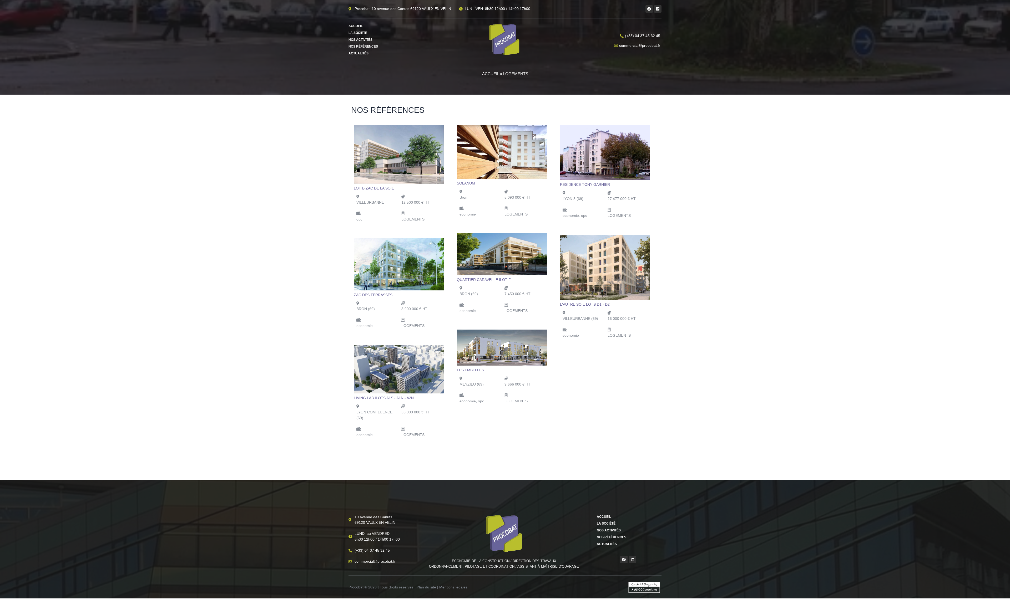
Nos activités (360, 40)
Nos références (363, 46)
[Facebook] (649, 9)
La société (358, 33)
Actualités (358, 53)
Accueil (356, 26)
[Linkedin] (657, 9)
